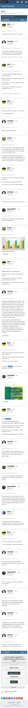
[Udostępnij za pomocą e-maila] (19, 698)
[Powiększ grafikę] (13, 243)
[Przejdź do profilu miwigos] (4, 42)
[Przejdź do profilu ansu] (4, 513)
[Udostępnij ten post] (24, 31)
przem (9, 138)
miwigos (10, 41)
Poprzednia (6, 19)
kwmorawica (12, 13)
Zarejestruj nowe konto (14, 673)
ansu (9, 511)
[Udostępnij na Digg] (9, 698)
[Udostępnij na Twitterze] (2, 698)
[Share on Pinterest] (22, 698)
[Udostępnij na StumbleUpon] (17, 698)
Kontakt (18, 702)
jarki (8, 24)
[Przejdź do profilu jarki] (4, 25)
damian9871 (11, 209)
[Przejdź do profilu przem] (4, 139)
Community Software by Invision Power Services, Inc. (14, 705)
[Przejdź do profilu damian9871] (4, 210)
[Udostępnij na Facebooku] (4, 698)
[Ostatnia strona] (26, 20)
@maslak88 (7, 418)
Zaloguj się (14, 682)
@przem (10, 366)
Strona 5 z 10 (14, 20)
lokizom (10, 291)
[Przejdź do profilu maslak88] (4, 376)
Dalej (22, 19)
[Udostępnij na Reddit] (14, 698)
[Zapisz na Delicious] (12, 698)
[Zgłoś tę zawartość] (17, 31)
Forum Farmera (7, 6)
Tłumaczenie (11, 702)
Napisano (9, 31)
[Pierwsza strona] (2, 20)
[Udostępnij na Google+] (7, 698)
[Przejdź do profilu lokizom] (4, 292)
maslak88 (10, 375)
